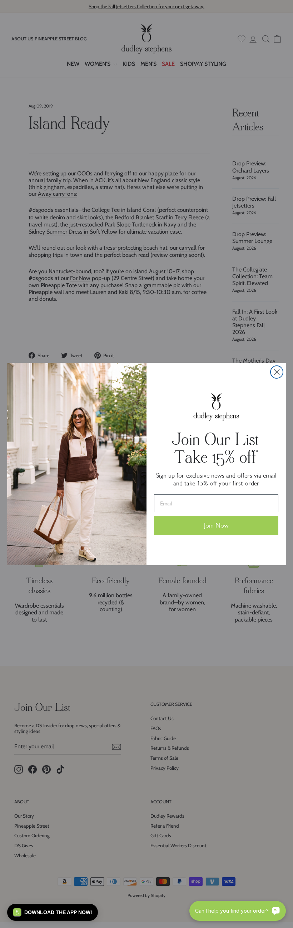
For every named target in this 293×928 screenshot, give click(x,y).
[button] (52, 912)
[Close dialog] (276, 372)
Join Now (216, 525)
